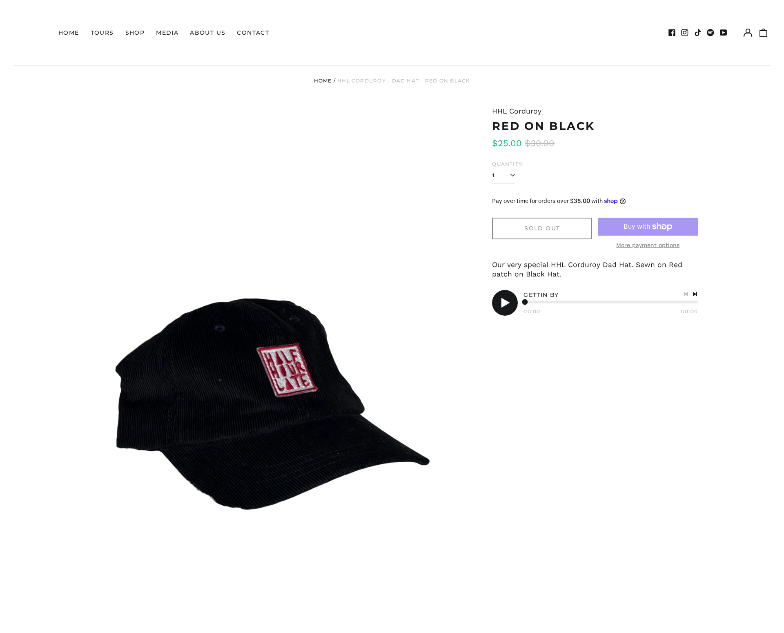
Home (68, 32)
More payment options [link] (647, 245)
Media (167, 32)
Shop (135, 32)
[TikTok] (698, 32)
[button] (763, 32)
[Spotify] (710, 32)
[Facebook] (672, 32)
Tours (102, 32)
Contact (253, 32)
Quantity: (508, 164)
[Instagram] (684, 32)
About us (207, 32)
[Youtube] (723, 32)
